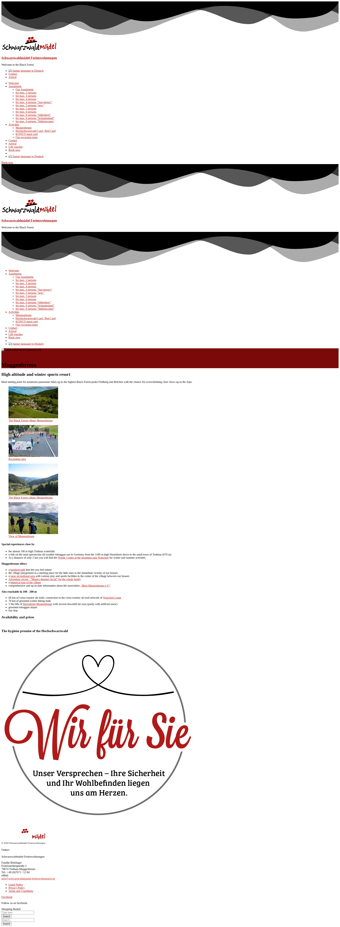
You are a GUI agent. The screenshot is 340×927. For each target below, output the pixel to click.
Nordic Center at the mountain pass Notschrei (83, 557)
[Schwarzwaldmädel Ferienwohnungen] (29, 50)
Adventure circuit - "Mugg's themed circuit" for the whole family (44, 579)
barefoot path (17, 569)
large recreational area (23, 576)
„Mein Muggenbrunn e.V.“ (95, 585)
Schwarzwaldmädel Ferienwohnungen (29, 58)
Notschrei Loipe (112, 597)
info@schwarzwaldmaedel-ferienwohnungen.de (28, 878)
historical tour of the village (25, 582)
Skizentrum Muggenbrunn (37, 604)
